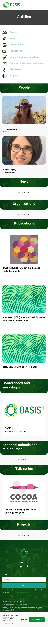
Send (24, 585)
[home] (11, 4)
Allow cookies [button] (37, 619)
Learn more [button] (8, 623)
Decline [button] (24, 619)
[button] (43, 5)
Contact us (24, 562)
